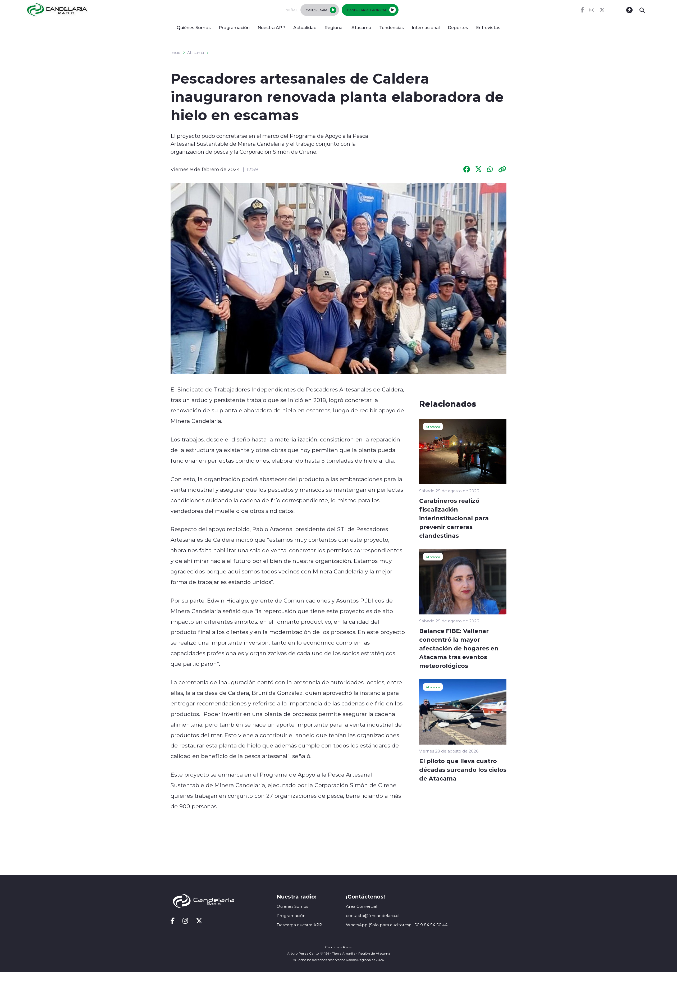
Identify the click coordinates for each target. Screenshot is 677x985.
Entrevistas (488, 27)
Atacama (361, 27)
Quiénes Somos (194, 27)
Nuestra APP (271, 27)
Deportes (458, 27)
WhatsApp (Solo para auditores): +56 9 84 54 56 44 (396, 925)
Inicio (175, 52)
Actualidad (305, 27)
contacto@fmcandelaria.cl (372, 916)
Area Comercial (361, 906)
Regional (334, 27)
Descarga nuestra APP (299, 925)
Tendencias (391, 27)
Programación (234, 27)
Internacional (426, 27)
